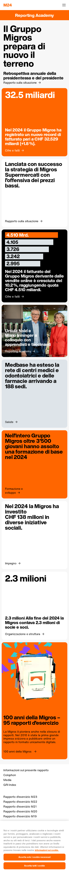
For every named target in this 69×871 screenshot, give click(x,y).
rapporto (9, 742)
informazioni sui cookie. (47, 850)
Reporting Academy (34, 15)
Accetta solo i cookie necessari (34, 857)
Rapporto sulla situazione (20, 82)
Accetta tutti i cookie (34, 865)
